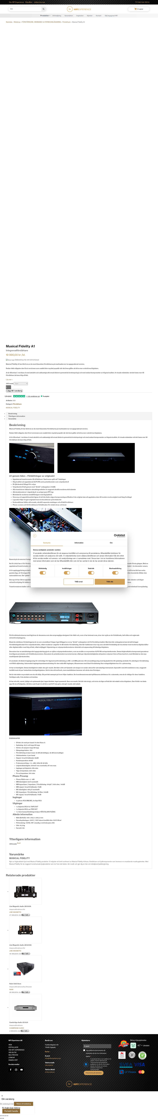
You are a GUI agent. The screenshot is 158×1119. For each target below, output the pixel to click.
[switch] (67, 572)
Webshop (17, 22)
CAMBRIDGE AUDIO (16, 1028)
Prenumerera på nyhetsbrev (94, 1073)
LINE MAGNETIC (15, 912)
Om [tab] (111, 543)
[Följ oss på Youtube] (21, 1070)
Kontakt (98, 16)
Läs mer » (9, 380)
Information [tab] (79, 543)
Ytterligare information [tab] (16, 416)
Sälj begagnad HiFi (111, 16)
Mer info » (26, 915)
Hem (10, 1045)
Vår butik (12, 1052)
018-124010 (49, 1065)
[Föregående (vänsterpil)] (1, 1118)
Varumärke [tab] (12, 419)
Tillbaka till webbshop (23, 1104)
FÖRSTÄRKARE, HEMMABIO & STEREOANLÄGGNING (41, 22)
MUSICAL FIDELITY (13, 408)
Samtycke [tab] (47, 543)
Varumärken (68, 16)
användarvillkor (94, 1069)
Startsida (9, 22)
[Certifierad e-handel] (142, 1055)
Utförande (9, 384)
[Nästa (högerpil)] (3, 1118)
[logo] (79, 9)
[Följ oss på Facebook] (10, 1070)
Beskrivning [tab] (12, 414)
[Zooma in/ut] (1, 1115)
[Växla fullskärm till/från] (3, 1115)
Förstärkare (66, 22)
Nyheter (89, 16)
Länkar (11, 1058)
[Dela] (5, 1115)
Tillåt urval (79, 582)
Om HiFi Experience (16, 2)
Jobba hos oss (39, 2)
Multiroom (13, 1055)
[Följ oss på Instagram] (16, 1070)
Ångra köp (13, 1060)
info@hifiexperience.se (53, 1058)
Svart (19, 843)
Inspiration (80, 16)
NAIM (11, 990)
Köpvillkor (28, 2)
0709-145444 (50, 1072)
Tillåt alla (109, 582)
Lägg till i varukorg (14, 391)
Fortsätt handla (11, 1111)
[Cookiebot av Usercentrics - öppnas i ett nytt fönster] (115, 535)
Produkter (44, 16)
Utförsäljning (56, 16)
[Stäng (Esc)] (7, 1115)
